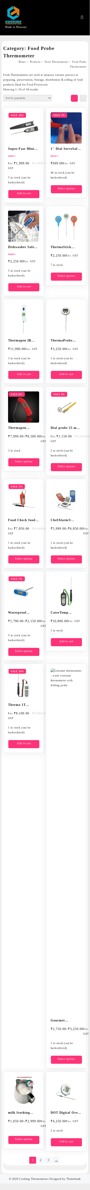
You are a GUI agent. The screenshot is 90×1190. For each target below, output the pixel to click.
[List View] (83, 98)
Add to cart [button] (24, 193)
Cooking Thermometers (34, 1179)
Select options (66, 188)
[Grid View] (74, 98)
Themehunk (73, 1179)
